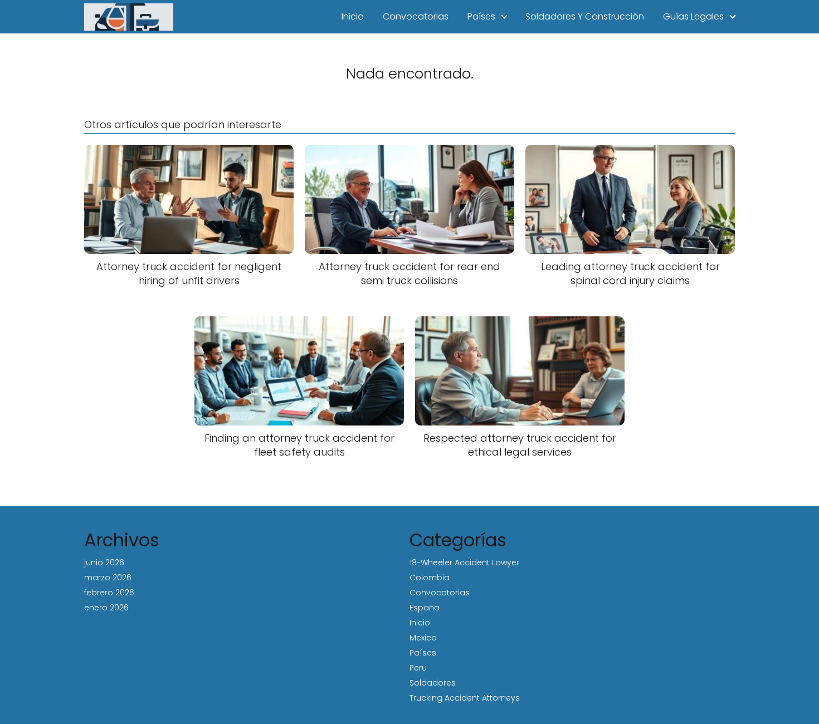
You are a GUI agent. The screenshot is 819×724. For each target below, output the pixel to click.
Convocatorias (415, 16)
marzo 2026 (107, 577)
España (425, 607)
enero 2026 (106, 607)
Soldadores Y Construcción (584, 16)
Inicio (353, 16)
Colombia (430, 577)
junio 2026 (104, 562)
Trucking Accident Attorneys (465, 697)
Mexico (423, 637)
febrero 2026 (109, 592)
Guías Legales (693, 16)
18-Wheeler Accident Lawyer (464, 562)
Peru (418, 667)
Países (481, 16)
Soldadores (433, 682)
